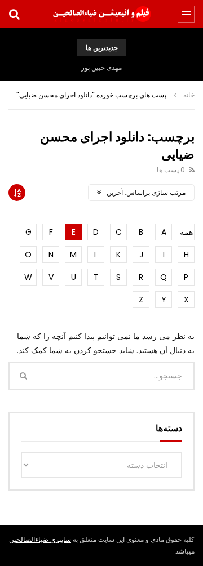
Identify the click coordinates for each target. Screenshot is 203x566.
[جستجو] (14, 14)
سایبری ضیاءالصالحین (40, 539)
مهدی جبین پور (101, 67)
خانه (189, 95)
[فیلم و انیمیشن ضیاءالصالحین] (101, 14)
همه (186, 232)
